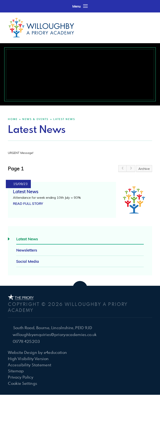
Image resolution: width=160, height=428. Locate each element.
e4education (55, 352)
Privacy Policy (20, 377)
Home (13, 119)
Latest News (64, 119)
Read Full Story (28, 203)
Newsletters (26, 250)
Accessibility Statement (29, 364)
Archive (144, 169)
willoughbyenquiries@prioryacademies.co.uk (55, 334)
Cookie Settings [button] (22, 383)
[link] (122, 168)
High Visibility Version (28, 358)
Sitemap (16, 370)
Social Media (27, 261)
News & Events (35, 119)
